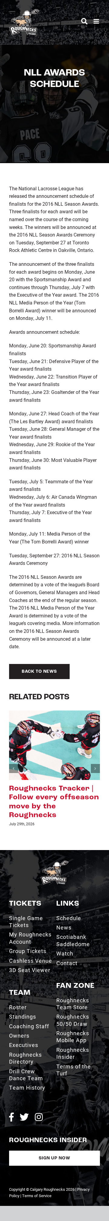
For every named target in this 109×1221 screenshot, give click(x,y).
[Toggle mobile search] (84, 21)
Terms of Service (36, 1195)
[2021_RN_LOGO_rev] (54, 863)
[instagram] (39, 1117)
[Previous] (13, 768)
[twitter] (24, 1117)
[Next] (95, 768)
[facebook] (11, 1117)
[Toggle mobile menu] (97, 21)
